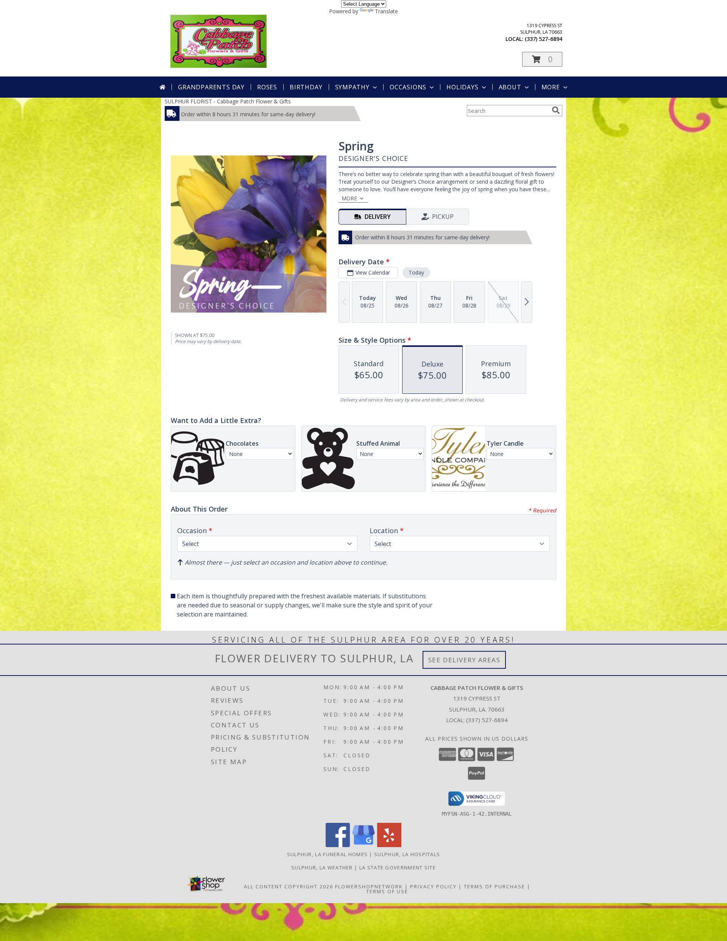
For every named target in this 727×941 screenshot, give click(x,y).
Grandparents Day (211, 87)
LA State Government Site (397, 867)
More (550, 87)
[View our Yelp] (389, 845)
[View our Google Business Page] (363, 845)
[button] (542, 59)
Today (416, 272)
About (510, 87)
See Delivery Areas (464, 659)
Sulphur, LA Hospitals (407, 854)
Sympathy (352, 87)
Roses (267, 87)
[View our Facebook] (338, 845)
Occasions (408, 87)
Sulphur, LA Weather (322, 867)
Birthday (306, 87)
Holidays (462, 87)
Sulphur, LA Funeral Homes (327, 854)
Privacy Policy (433, 886)
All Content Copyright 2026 (288, 886)
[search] (556, 110)
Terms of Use (387, 891)
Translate (386, 11)
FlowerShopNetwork (369, 886)
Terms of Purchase (494, 886)
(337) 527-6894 (543, 38)
